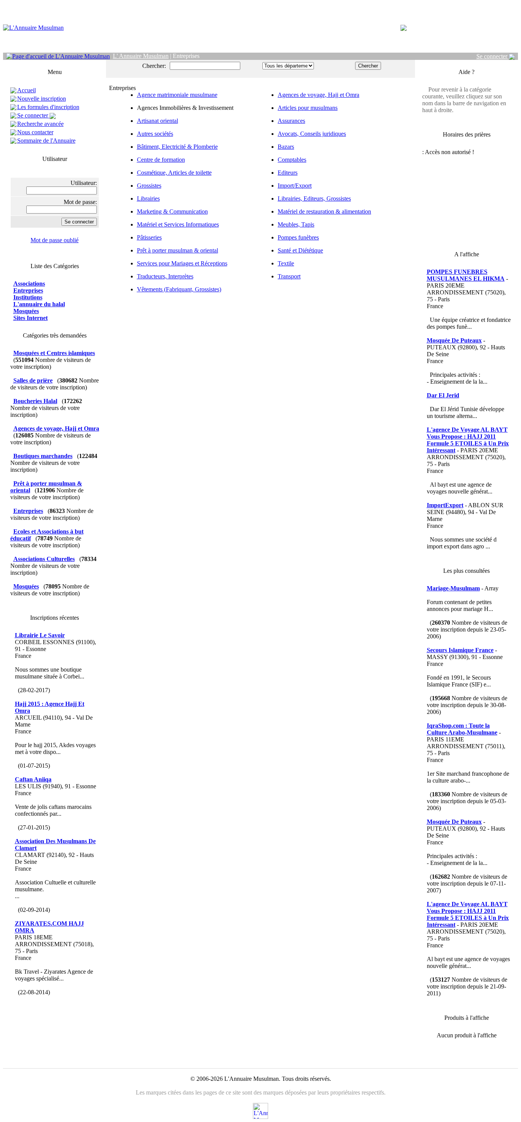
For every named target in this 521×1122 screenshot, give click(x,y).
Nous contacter (35, 132)
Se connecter (492, 56)
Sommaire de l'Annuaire (46, 140)
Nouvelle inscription (41, 98)
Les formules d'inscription (48, 107)
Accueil (26, 90)
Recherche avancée (40, 124)
